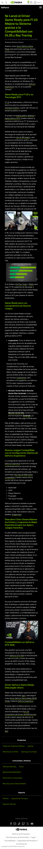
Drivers (20, 42)
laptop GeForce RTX (12, 118)
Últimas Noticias (9, 766)
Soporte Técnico (9, 804)
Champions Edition (12, 108)
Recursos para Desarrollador (14, 783)
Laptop (30, 746)
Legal (33, 837)
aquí (23, 695)
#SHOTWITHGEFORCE (12, 772)
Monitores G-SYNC (10, 752)
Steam (31, 284)
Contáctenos (21, 844)
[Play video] (21, 221)
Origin (24, 284)
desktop (31, 116)
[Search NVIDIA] (6, 2)
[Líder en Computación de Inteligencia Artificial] (16, 2)
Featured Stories (11, 42)
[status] (28, 3)
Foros (21, 766)
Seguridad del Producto (27, 840)
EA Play (19, 284)
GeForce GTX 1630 (17, 655)
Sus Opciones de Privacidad (17, 837)
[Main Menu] (2, 2)
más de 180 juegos (23, 137)
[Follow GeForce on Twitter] (27, 823)
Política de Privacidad (20, 834)
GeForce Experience (12, 463)
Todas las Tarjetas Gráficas (14, 746)
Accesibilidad (10, 840)
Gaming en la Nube (29, 752)
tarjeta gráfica (21, 116)
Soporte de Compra (19, 798)
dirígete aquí (16, 514)
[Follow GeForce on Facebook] (11, 823)
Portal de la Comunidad (12, 778)
